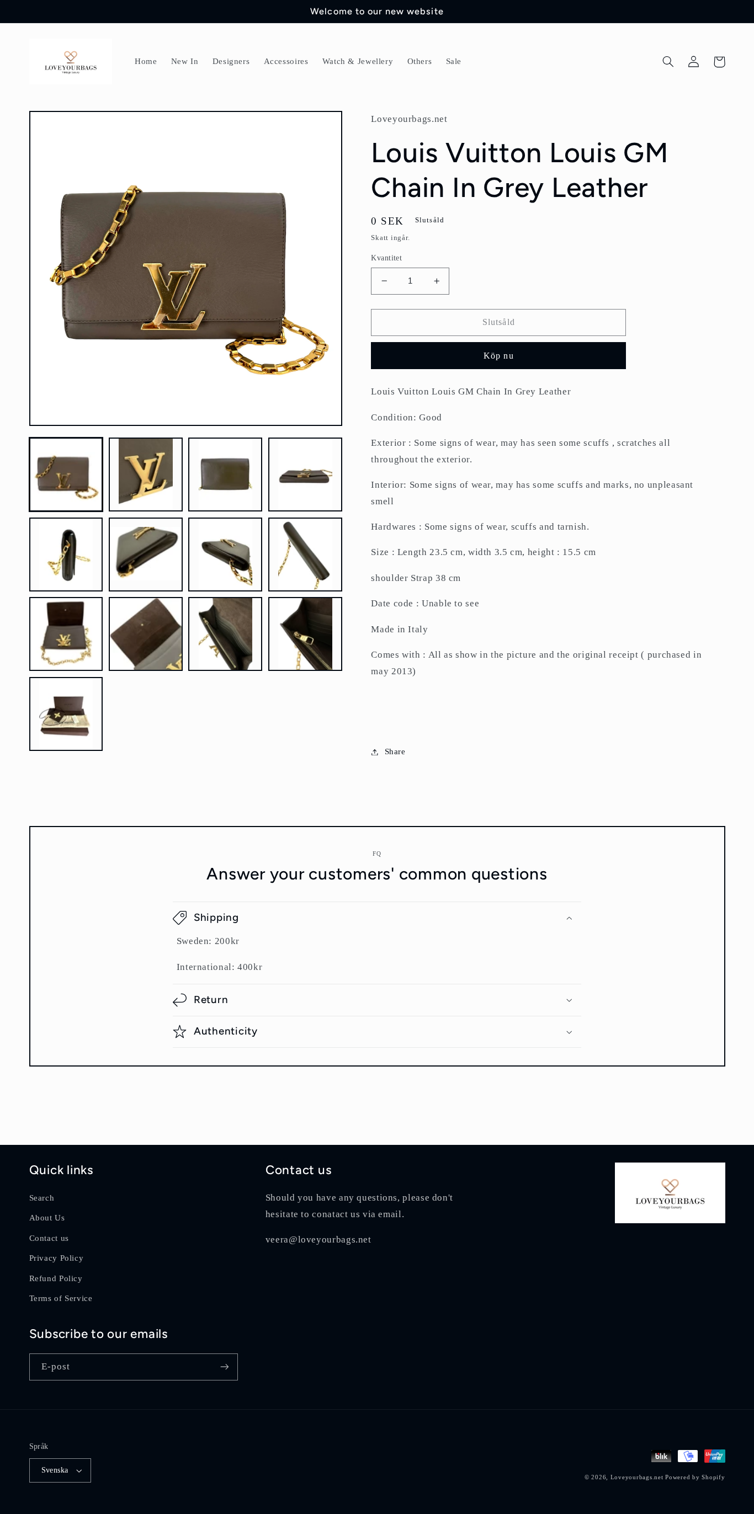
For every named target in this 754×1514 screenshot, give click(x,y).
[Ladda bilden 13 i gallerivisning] (66, 714)
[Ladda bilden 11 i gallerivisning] (225, 634)
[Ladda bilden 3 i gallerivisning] (225, 474)
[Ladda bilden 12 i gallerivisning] (305, 634)
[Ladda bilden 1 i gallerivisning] (66, 474)
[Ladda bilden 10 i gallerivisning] (146, 634)
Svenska (54, 1470)
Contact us (49, 1238)
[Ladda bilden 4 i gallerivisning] (305, 474)
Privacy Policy (56, 1258)
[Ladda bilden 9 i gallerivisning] (66, 634)
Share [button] (395, 751)
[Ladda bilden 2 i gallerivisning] (146, 474)
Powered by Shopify (695, 1477)
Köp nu (498, 355)
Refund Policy (56, 1278)
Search (42, 1197)
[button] (668, 61)
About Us (47, 1217)
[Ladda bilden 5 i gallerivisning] (66, 554)
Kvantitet (386, 258)
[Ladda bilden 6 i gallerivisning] (146, 554)
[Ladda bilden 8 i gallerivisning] (305, 554)
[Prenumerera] (224, 1366)
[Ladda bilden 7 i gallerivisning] (225, 554)
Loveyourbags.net (636, 1477)
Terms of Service (61, 1298)
